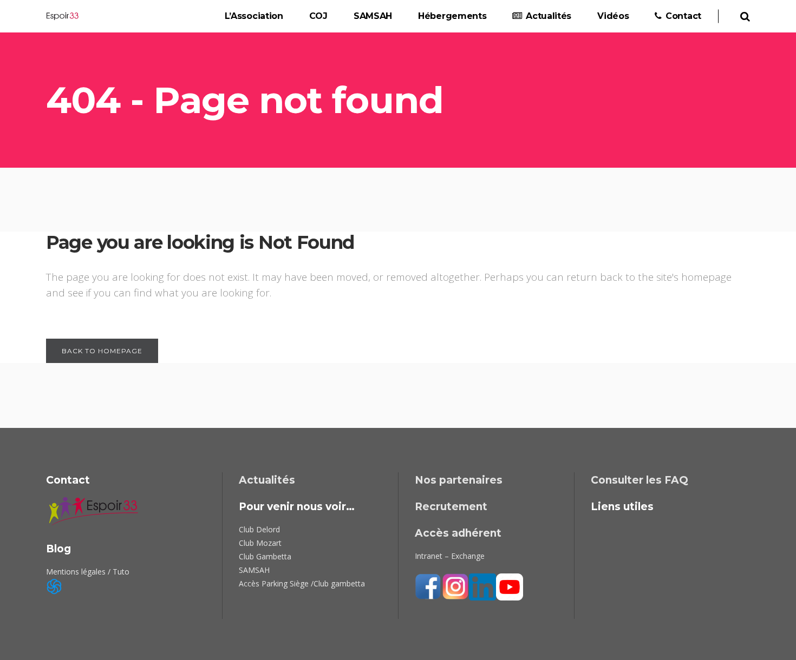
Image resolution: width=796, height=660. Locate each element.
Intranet (428, 556)
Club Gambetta (265, 556)
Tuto (121, 571)
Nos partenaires (459, 480)
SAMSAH (254, 570)
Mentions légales (76, 571)
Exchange (468, 556)
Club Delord (259, 529)
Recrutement (451, 506)
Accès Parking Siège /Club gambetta (302, 583)
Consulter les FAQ (639, 480)
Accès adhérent (458, 533)
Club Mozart (260, 543)
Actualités (267, 480)
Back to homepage (102, 351)
